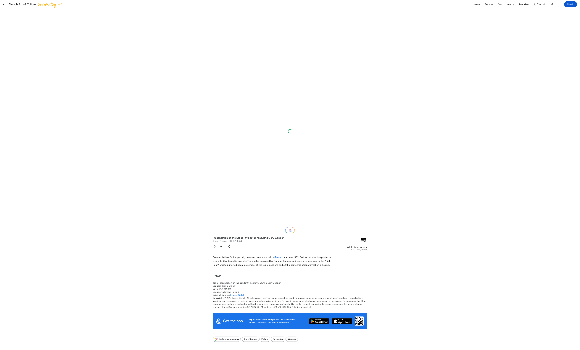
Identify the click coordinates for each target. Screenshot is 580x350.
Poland (278, 257)
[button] (4, 4)
